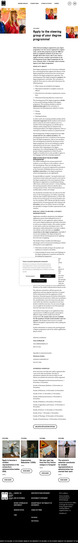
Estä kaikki (47, 276)
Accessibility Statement (39, 498)
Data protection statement (40, 493)
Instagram (35, 521)
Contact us (17, 493)
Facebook (34, 517)
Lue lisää (25, 271)
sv (74, 8)
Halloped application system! (45, 426)
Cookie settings (36, 510)
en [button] (75, 3)
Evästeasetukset (30, 276)
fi (74, 6)
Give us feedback (19, 498)
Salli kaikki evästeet (39, 280)
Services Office (19, 510)
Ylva (15, 515)
